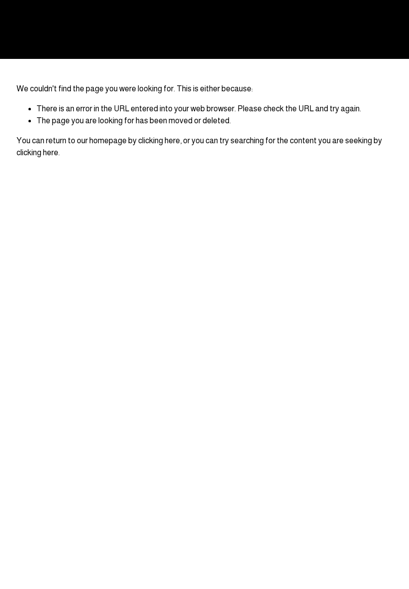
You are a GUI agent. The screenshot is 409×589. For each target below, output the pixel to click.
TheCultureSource (64, 29)
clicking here (159, 140)
